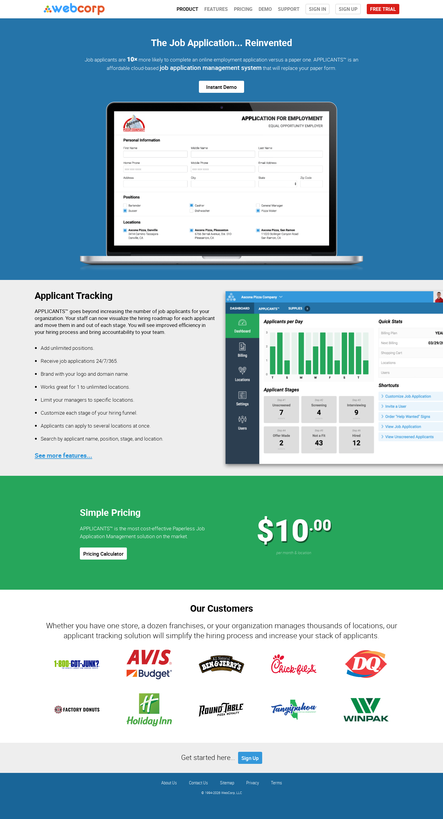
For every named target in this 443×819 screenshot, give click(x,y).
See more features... (63, 455)
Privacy (252, 783)
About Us (169, 783)
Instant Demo (221, 86)
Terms (276, 783)
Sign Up (250, 758)
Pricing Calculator (103, 553)
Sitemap (227, 783)
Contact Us (198, 783)
